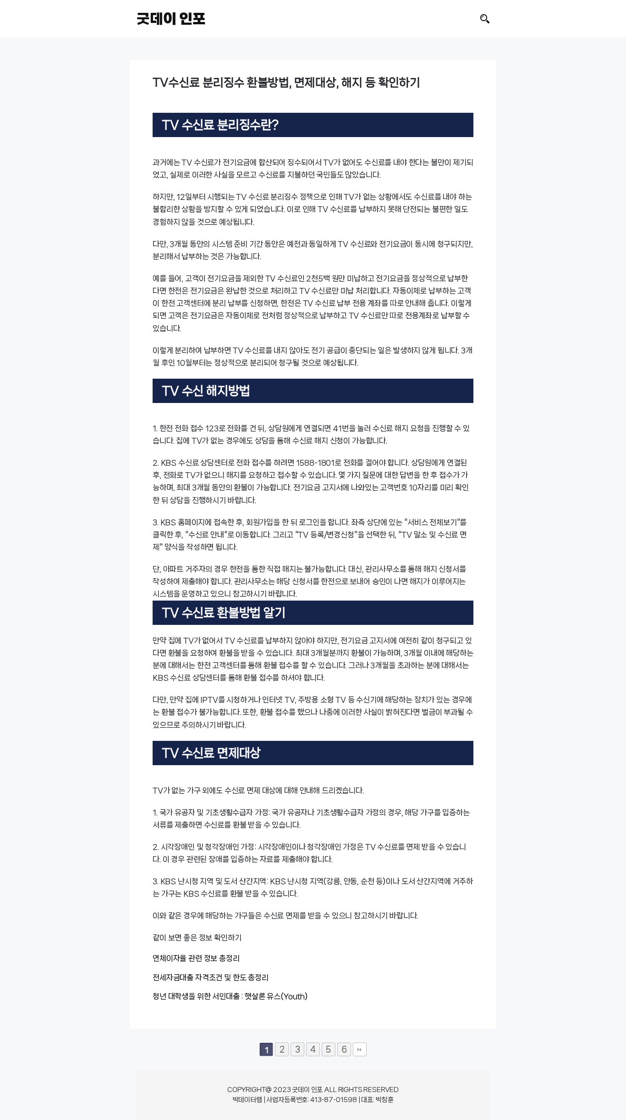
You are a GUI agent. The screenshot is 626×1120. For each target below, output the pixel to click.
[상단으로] (584, 1096)
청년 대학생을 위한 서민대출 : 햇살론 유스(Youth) (230, 996)
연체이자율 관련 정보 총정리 (196, 958)
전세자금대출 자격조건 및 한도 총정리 (211, 977)
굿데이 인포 (171, 18)
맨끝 (360, 1049)
